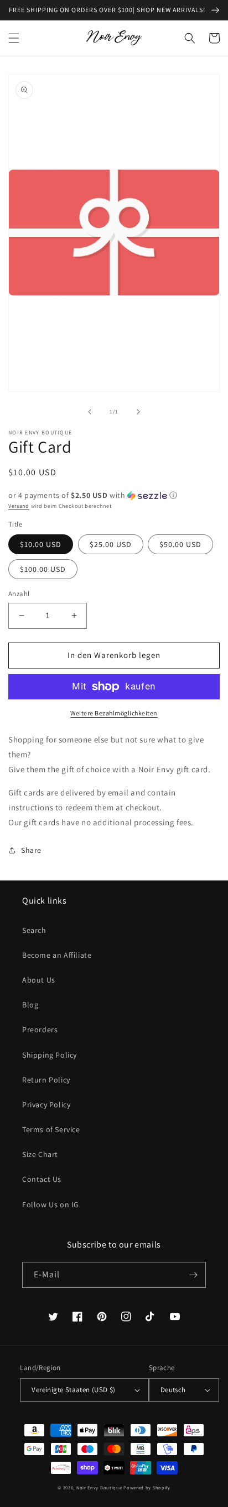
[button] (14, 38)
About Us (38, 980)
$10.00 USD (40, 544)
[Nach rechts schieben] (138, 412)
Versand (18, 506)
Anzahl (18, 593)
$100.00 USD (43, 569)
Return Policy (46, 1080)
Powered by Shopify (146, 1487)
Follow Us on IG (50, 1204)
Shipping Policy (49, 1055)
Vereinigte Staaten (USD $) (73, 1389)
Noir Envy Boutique (99, 1487)
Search (34, 930)
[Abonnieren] (193, 1275)
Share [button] (31, 850)
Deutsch (173, 1389)
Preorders (40, 1029)
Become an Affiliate (56, 955)
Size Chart (40, 1154)
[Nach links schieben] (89, 412)
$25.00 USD (111, 544)
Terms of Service (51, 1129)
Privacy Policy (46, 1105)
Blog (30, 1005)
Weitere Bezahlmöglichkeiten (114, 713)
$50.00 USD (180, 544)
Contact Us (41, 1179)
